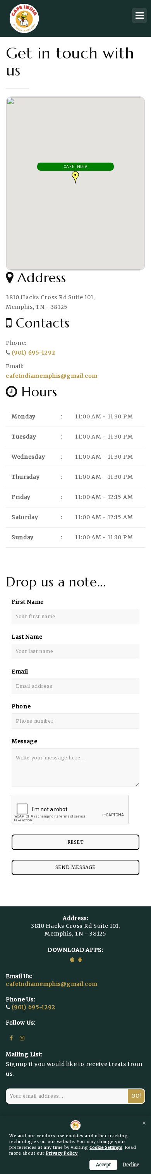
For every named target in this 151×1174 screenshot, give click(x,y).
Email (20, 671)
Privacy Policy (61, 1153)
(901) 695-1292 (33, 352)
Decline (131, 1164)
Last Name (27, 636)
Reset (75, 842)
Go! (136, 1096)
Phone (21, 706)
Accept (103, 1164)
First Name (28, 601)
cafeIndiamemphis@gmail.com (52, 375)
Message (25, 741)
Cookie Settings (105, 1147)
